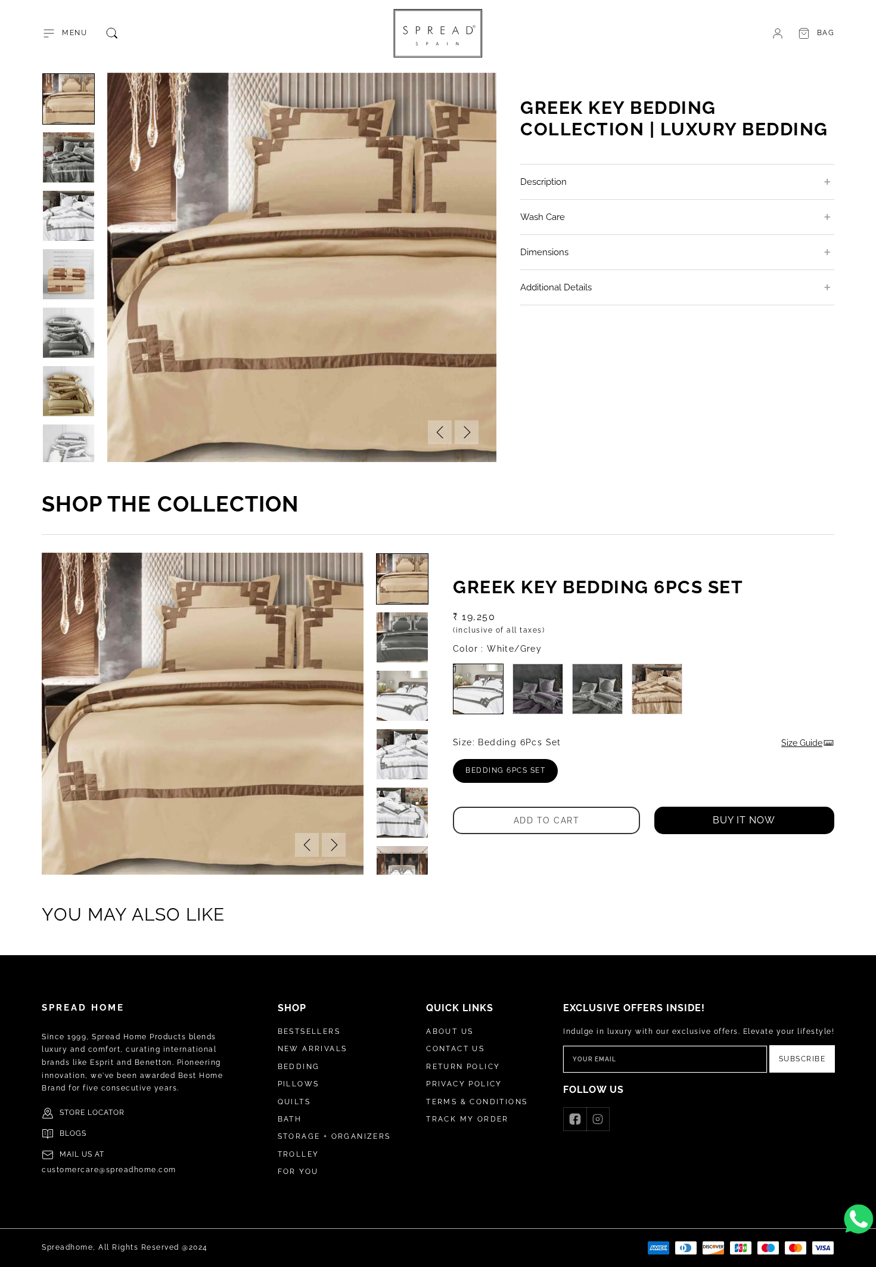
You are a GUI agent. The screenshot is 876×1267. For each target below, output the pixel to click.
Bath (290, 1119)
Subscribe (802, 1059)
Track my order (467, 1119)
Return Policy (463, 1066)
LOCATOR (106, 1112)
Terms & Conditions (476, 1102)
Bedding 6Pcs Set (511, 774)
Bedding (299, 1066)
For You (298, 1171)
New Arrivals (312, 1049)
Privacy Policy (464, 1084)
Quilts (294, 1102)
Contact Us (455, 1049)
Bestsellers (309, 1031)
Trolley (298, 1154)
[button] (64, 33)
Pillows (298, 1084)
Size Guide (801, 743)
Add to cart (547, 820)
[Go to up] (860, 1251)
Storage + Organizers (334, 1136)
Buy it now (744, 820)
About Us (449, 1031)
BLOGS (73, 1133)
